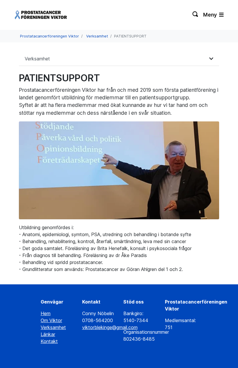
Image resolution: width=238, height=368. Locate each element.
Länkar (48, 334)
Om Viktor (51, 320)
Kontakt (49, 341)
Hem (46, 313)
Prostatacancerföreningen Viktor (49, 36)
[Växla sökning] (195, 15)
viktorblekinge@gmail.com (110, 327)
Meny (210, 15)
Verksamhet (97, 36)
